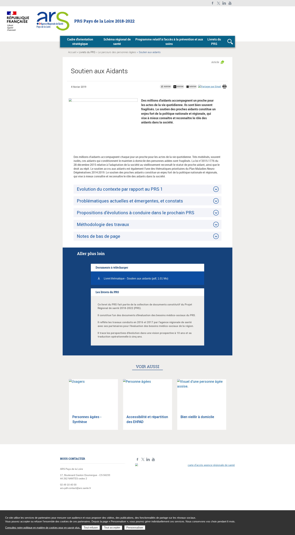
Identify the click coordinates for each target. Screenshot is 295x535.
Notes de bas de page (98, 236)
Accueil (72, 52)
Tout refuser (91, 527)
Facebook (212, 3)
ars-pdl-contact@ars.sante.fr (75, 488)
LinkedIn (224, 3)
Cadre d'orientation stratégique (80, 41)
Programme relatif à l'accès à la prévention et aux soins (169, 41)
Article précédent (64, 407)
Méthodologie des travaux (103, 224)
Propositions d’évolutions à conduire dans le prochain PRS (135, 212)
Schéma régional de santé (117, 41)
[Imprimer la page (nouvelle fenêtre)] (224, 87)
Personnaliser (134, 527)
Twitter (218, 3)
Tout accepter (112, 527)
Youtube (230, 3)
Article (215, 62)
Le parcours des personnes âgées (117, 52)
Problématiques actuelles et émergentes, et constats (130, 201)
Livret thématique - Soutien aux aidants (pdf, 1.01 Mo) (136, 278)
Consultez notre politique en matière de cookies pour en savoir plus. (43, 527)
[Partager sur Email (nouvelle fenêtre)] (209, 86)
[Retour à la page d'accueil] (53, 21)
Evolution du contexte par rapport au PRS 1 (120, 189)
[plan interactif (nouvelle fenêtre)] (185, 486)
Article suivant (231, 407)
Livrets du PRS (214, 41)
